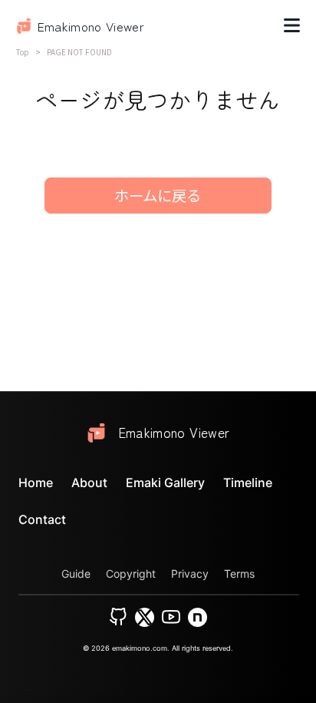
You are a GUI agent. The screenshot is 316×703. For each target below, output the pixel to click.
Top (22, 52)
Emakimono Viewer (91, 26)
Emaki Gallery (165, 482)
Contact (42, 519)
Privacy (190, 573)
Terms (239, 573)
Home (35, 482)
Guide (76, 573)
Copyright (131, 573)
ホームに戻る (157, 195)
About (89, 482)
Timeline (247, 482)
